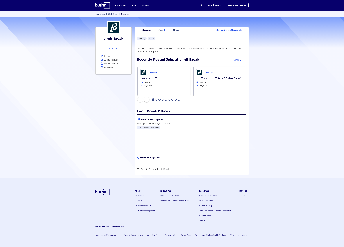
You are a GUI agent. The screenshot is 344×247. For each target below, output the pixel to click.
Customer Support (208, 196)
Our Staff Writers (143, 206)
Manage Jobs (237, 30)
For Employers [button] (237, 5)
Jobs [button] (162, 30)
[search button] (200, 5)
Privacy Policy (170, 235)
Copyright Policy (154, 235)
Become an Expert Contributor (174, 201)
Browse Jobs (205, 215)
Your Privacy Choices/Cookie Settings (210, 235)
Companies (120, 5)
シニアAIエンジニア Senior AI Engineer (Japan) (218, 78)
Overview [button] (147, 30)
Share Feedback (206, 201)
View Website (109, 67)
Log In (218, 5)
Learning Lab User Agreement (107, 235)
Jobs (134, 5)
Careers (138, 201)
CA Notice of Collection (239, 235)
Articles (145, 5)
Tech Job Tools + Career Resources (215, 210)
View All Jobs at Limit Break (155, 169)
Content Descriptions (145, 210)
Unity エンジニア (148, 78)
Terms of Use (186, 235)
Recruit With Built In (169, 196)
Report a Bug (205, 206)
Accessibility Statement (133, 235)
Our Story (139, 196)
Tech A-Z (203, 220)
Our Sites (243, 196)
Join (210, 5)
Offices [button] (176, 30)
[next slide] (146, 99)
